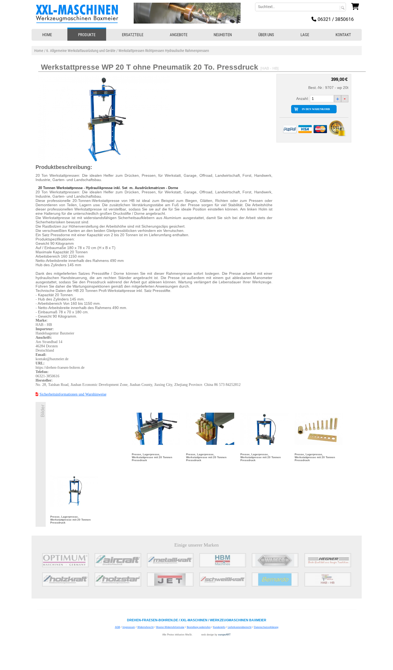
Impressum (128, 627)
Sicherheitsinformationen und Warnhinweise (73, 394)
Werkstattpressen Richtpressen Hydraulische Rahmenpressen (163, 50)
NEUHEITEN (223, 34)
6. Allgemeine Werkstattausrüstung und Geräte (80, 50)
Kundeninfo (219, 627)
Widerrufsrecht (145, 627)
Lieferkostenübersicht (240, 627)
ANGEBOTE (178, 34)
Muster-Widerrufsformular (170, 627)
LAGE (304, 34)
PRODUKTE (86, 34)
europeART (224, 634)
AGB (117, 627)
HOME (47, 34)
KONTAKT (343, 34)
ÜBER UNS (266, 34)
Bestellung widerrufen (199, 627)
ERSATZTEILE (132, 34)
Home (38, 50)
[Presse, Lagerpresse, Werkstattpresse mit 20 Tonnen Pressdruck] (156, 428)
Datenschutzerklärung (266, 627)
